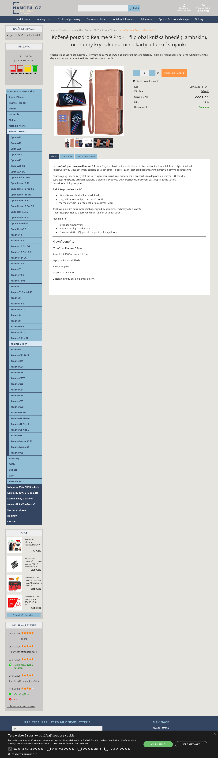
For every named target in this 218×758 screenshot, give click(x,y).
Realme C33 (17, 395)
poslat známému (86, 156)
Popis (54, 156)
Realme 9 (16, 320)
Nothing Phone (17, 125)
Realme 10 (16, 234)
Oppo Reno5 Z (18, 229)
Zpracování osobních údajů (174, 19)
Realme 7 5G (17, 274)
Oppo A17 (16, 142)
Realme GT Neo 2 (20, 424)
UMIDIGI (13, 469)
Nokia (12, 120)
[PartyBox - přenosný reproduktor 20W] (14, 545)
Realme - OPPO (17, 131)
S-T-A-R (205, 91)
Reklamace (146, 19)
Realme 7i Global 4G (21, 292)
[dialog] (109, 744)
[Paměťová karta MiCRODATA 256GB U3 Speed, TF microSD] (14, 602)
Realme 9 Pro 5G (20, 337)
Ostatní (11, 521)
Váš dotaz (67, 156)
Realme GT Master (20, 418)
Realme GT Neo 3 (20, 429)
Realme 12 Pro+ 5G (21, 251)
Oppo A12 (16, 137)
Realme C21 (17, 360)
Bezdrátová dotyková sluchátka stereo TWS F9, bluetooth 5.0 (33, 562)
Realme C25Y (18, 378)
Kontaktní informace (123, 19)
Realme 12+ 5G (19, 257)
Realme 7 (16, 269)
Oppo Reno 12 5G (20, 200)
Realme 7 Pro (18, 280)
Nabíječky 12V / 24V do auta (22, 492)
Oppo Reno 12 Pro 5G (22, 206)
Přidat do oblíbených (146, 81)
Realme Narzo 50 (20, 446)
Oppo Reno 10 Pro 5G (22, 188)
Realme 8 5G (17, 303)
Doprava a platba (96, 19)
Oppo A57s (17, 154)
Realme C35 (17, 401)
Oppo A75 (16, 160)
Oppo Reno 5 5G (19, 211)
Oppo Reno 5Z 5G (20, 217)
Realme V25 (17, 452)
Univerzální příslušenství (20, 504)
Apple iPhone (16, 97)
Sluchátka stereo (16, 510)
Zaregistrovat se (184, 10)
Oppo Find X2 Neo (20, 177)
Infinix (12, 108)
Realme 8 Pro (18, 309)
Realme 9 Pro (18, 332)
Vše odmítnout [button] (191, 744)
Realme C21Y (18, 366)
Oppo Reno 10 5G (20, 183)
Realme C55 (17, 406)
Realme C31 (17, 389)
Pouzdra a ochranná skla (20, 91)
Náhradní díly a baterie (20, 498)
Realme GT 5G (18, 412)
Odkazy (199, 19)
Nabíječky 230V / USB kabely (23, 487)
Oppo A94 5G (18, 171)
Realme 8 (16, 297)
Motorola (14, 114)
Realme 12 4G (18, 240)
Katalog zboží (44, 19)
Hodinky (12, 515)
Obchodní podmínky (69, 19)
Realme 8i (16, 315)
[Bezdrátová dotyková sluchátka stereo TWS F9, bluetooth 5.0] (14, 564)
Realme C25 (17, 372)
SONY (12, 464)
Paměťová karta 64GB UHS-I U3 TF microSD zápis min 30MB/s (33, 581)
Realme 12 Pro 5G (20, 246)
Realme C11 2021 (20, 355)
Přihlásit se (184, 8)
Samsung (14, 458)
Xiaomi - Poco (16, 481)
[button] (73, 754)
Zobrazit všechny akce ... (24, 615)
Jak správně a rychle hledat (25, 35)
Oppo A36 (16, 148)
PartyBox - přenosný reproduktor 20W (32, 542)
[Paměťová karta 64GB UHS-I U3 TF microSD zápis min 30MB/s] (14, 584)
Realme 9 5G (17, 326)
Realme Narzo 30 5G (22, 441)
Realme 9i (16, 349)
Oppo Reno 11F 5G (21, 194)
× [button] (214, 734)
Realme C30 (17, 383)
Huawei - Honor (17, 102)
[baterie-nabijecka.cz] (24, 77)
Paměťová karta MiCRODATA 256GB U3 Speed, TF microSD (33, 600)
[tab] (54, 156)
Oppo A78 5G (18, 165)
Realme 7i (16, 286)
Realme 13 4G (18, 263)
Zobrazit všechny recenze (21, 706)
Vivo (11, 475)
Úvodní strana (22, 19)
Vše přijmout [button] (158, 744)
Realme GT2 (17, 435)
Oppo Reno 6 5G (19, 223)
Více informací (81, 743)
